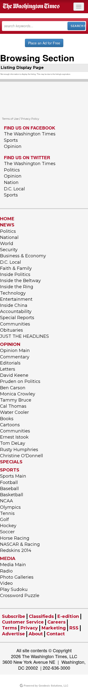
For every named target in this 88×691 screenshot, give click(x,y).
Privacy (29, 628)
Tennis (7, 513)
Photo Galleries (16, 577)
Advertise (13, 634)
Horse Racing (14, 538)
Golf (4, 519)
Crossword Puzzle (19, 595)
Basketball (11, 494)
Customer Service (23, 622)
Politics (12, 170)
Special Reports (17, 317)
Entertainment (16, 299)
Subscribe (13, 616)
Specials (11, 462)
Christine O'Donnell (21, 455)
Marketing (54, 628)
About (36, 634)
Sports (11, 140)
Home (7, 219)
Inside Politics (15, 274)
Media (7, 558)
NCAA (6, 501)
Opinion (13, 146)
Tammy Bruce (15, 400)
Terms (9, 628)
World (6, 243)
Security (9, 249)
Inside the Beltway (20, 280)
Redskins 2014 (15, 550)
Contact (55, 634)
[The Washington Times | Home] (32, 6)
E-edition (68, 616)
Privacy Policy (30, 118)
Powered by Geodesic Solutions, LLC (45, 685)
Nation (11, 182)
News (7, 225)
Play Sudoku (14, 589)
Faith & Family (16, 268)
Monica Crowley (17, 394)
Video (6, 583)
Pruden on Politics (20, 381)
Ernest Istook (14, 437)
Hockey (8, 525)
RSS (73, 628)
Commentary (14, 357)
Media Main (13, 564)
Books (6, 418)
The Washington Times (29, 134)
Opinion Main (15, 350)
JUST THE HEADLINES (24, 336)
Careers (56, 622)
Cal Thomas (13, 406)
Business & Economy (23, 256)
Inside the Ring (16, 286)
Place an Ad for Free (44, 42)
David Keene (14, 375)
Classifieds (41, 616)
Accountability (16, 311)
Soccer (7, 532)
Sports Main (13, 476)
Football (9, 482)
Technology (13, 293)
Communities (15, 324)
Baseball (9, 488)
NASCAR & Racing (20, 544)
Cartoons (10, 425)
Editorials (10, 363)
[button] (78, 6)
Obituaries (11, 330)
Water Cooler (14, 412)
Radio (6, 571)
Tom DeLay (12, 443)
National (9, 237)
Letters (7, 369)
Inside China (13, 305)
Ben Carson (12, 388)
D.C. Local (14, 189)
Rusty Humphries (19, 449)
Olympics (10, 507)
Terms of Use (10, 118)
